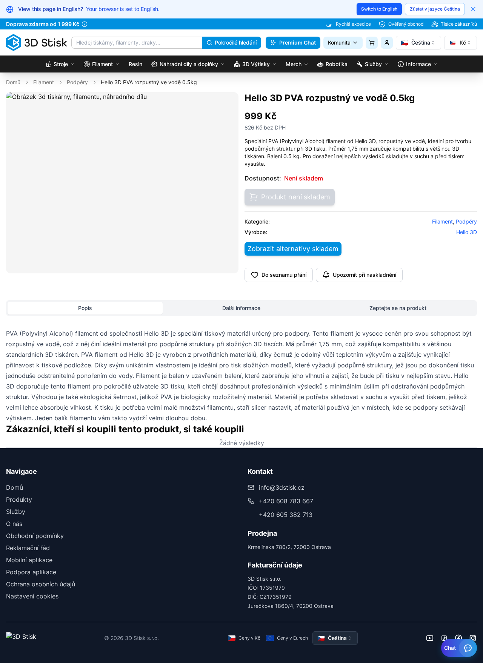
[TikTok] (444, 638)
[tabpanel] (241, 375)
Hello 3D (466, 232)
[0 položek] (372, 43)
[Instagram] (473, 638)
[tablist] (241, 308)
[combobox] (418, 42)
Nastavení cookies (32, 596)
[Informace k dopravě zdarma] (85, 24)
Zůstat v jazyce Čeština (435, 9)
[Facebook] (458, 638)
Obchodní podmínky (35, 536)
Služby (15, 511)
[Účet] (387, 43)
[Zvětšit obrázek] (227, 103)
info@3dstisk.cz (282, 487)
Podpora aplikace (31, 572)
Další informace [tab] (241, 308)
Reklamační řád (28, 548)
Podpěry (77, 82)
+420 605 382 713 (285, 514)
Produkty (19, 499)
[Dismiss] (473, 9)
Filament (43, 82)
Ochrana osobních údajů (40, 584)
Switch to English (379, 9)
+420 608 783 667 (286, 501)
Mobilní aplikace (29, 560)
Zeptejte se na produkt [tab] (397, 308)
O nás (14, 523)
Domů (13, 82)
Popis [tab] (85, 308)
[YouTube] (430, 638)
